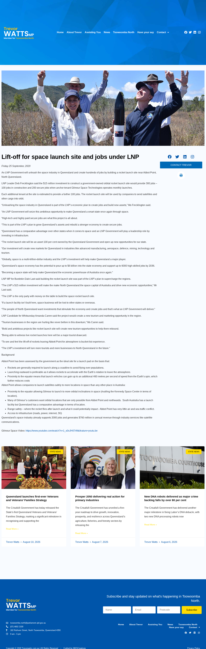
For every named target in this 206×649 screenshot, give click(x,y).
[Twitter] (190, 32)
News (107, 32)
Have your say (145, 32)
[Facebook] (185, 32)
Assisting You (93, 32)
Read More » (12, 529)
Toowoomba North (123, 32)
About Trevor (74, 32)
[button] (181, 175)
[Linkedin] (194, 32)
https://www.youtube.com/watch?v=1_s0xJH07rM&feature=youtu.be (62, 430)
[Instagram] (199, 32)
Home (60, 32)
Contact (161, 32)
